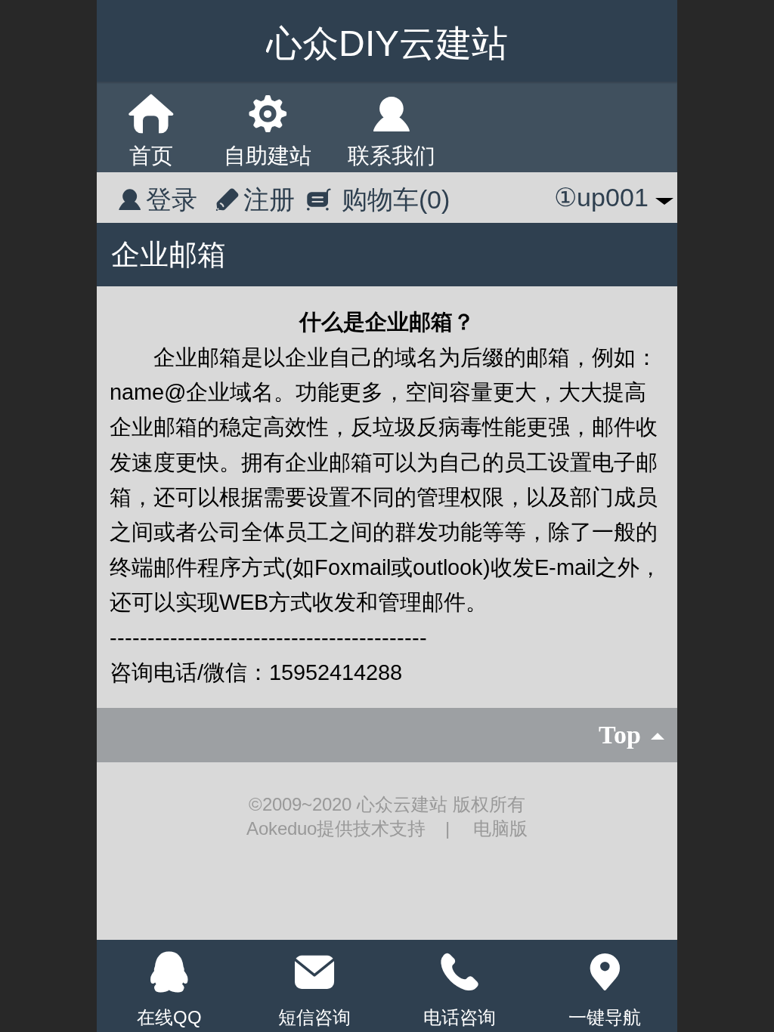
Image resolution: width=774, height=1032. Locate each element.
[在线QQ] (169, 972)
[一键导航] (604, 972)
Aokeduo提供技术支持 (338, 828)
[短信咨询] (314, 972)
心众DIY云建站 (387, 43)
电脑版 (500, 828)
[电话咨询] (459, 972)
